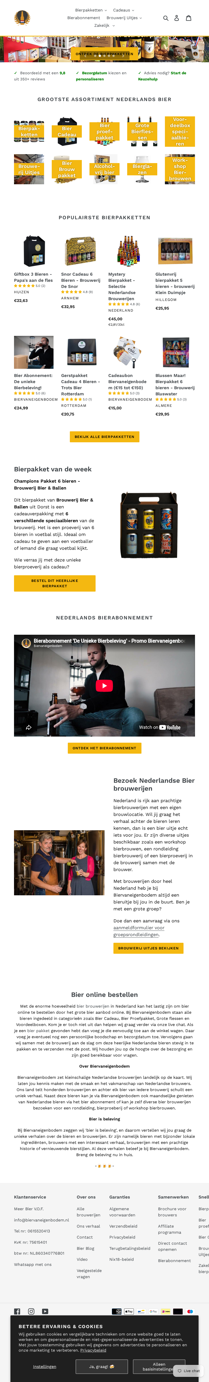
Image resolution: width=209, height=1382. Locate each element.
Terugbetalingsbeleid (129, 1248)
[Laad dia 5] (113, 56)
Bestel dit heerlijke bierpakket (54, 583)
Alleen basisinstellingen (159, 1367)
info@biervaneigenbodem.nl (41, 1220)
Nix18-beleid (121, 1259)
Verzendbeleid (123, 1226)
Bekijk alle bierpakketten (105, 437)
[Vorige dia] (85, 55)
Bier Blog (85, 1248)
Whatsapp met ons (32, 1264)
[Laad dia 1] (95, 56)
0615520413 (39, 1231)
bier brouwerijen (93, 1006)
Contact (85, 1237)
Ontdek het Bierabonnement (105, 748)
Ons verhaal (88, 1226)
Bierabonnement (174, 1260)
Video (82, 1259)
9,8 (62, 73)
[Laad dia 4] (109, 56)
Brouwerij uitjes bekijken (148, 948)
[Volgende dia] (123, 55)
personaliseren (90, 79)
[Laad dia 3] (104, 56)
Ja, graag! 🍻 (101, 1366)
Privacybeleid (93, 1350)
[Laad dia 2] (100, 56)
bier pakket (39, 1030)
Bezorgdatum (94, 73)
